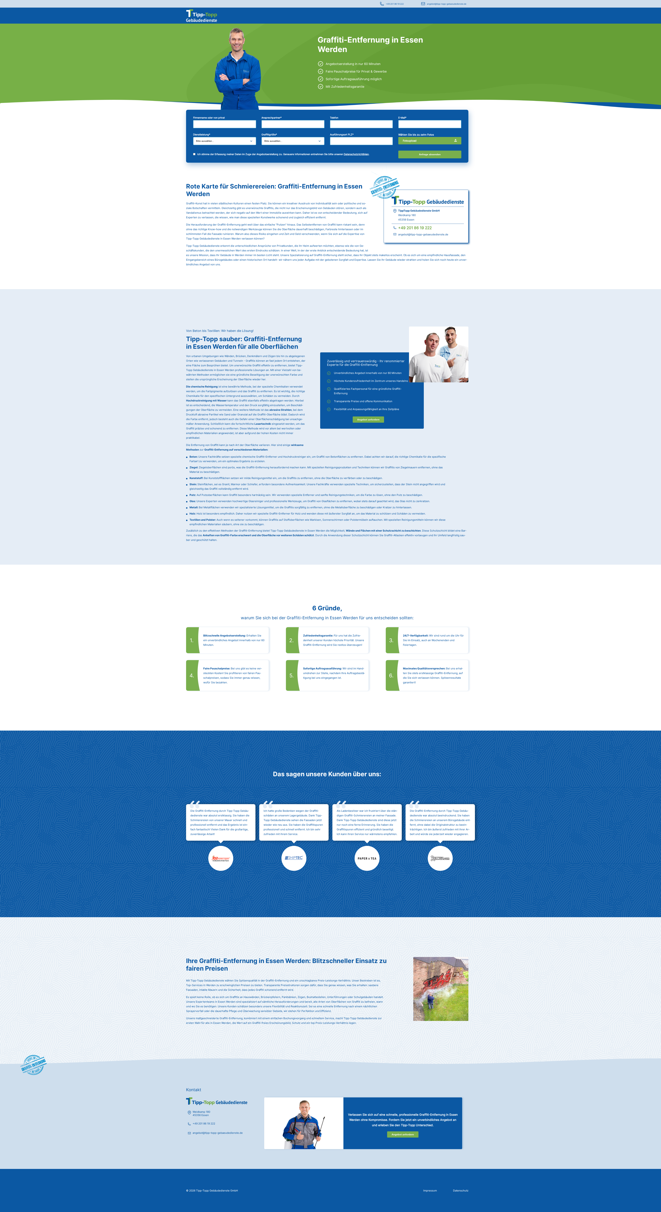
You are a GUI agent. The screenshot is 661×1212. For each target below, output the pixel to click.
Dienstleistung (201, 134)
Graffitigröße (269, 134)
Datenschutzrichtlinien (356, 154)
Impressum (430, 1190)
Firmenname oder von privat (209, 117)
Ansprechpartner (271, 117)
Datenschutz (460, 1190)
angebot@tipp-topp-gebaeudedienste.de (446, 4)
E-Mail (402, 117)
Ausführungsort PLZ (342, 134)
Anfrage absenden (430, 154)
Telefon (334, 117)
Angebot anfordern (368, 419)
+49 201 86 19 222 (395, 4)
